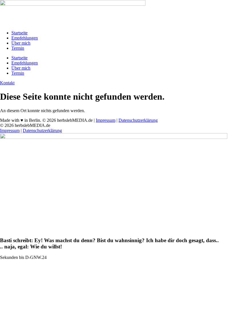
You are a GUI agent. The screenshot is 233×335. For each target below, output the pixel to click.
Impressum (105, 120)
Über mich (20, 43)
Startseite (19, 32)
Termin (17, 48)
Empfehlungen (24, 37)
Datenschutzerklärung (138, 120)
